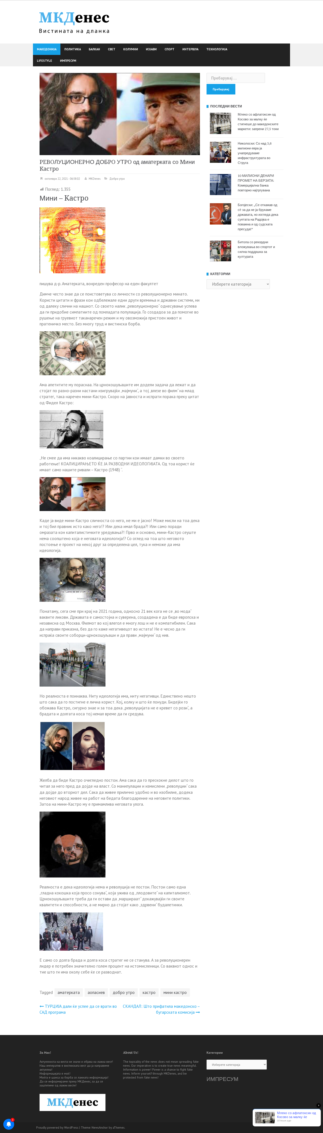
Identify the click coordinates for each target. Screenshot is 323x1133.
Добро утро (117, 179)
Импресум (68, 61)
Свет (111, 49)
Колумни (130, 49)
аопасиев (96, 992)
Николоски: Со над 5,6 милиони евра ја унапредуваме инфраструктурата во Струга (255, 153)
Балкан (94, 49)
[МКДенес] (74, 21)
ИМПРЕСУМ (222, 1079)
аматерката (69, 992)
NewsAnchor (100, 1127)
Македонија (46, 49)
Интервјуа (190, 49)
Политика (72, 49)
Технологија (216, 49)
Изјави (151, 49)
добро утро (124, 992)
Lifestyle (44, 61)
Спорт (169, 49)
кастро (149, 992)
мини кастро (175, 992)
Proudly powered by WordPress (57, 1127)
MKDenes (95, 179)
